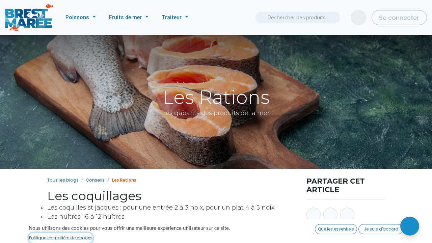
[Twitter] (330, 215)
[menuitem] (80, 17)
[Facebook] (313, 215)
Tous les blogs (63, 180)
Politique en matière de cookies (60, 238)
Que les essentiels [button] (336, 229)
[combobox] (297, 17)
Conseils (95, 180)
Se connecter (399, 18)
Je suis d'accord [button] (381, 229)
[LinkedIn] (347, 215)
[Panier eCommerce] (358, 17)
